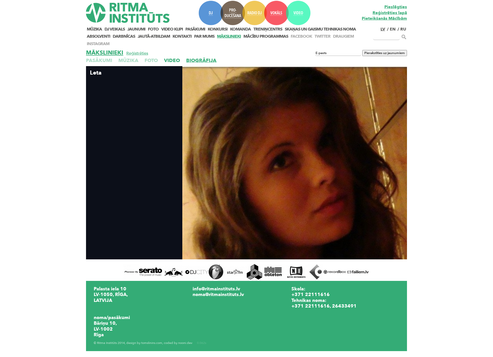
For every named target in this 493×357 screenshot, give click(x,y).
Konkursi (217, 29)
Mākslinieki (229, 36)
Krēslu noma (305, 312)
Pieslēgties (395, 7)
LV (383, 29)
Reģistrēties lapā (390, 13)
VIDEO (172, 60)
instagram (98, 44)
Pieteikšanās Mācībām (384, 18)
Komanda (240, 29)
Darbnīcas (124, 36)
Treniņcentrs (267, 29)
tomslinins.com (151, 343)
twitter (322, 36)
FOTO (151, 60)
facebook (301, 36)
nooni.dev (185, 343)
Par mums (204, 36)
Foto (153, 29)
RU (403, 29)
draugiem (343, 36)
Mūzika (94, 29)
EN (393, 29)
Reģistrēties (137, 53)
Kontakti (182, 36)
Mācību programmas (265, 36)
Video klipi (172, 29)
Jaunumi (136, 29)
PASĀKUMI (99, 60)
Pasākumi (195, 29)
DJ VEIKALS (115, 29)
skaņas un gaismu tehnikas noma (320, 29)
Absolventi (98, 36)
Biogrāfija (201, 60)
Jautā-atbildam (154, 36)
